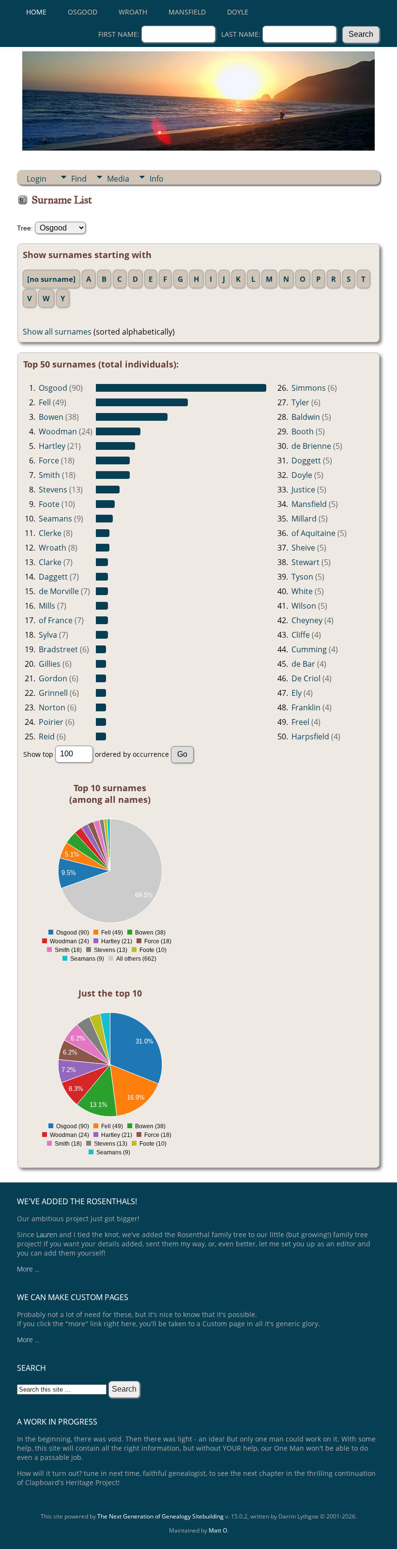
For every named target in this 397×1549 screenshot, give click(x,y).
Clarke (50, 562)
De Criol (306, 678)
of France (56, 620)
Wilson (303, 605)
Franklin (306, 707)
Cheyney (306, 620)
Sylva (48, 634)
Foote (49, 504)
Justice (303, 489)
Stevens (53, 489)
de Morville (59, 591)
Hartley (52, 446)
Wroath (133, 11)
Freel (300, 722)
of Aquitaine (313, 533)
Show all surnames (57, 331)
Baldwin (305, 417)
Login (36, 178)
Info (157, 178)
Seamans (55, 518)
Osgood (82, 11)
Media (118, 178)
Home (36, 11)
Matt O (218, 1530)
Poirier (51, 722)
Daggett (53, 576)
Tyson (302, 576)
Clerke (50, 533)
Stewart (305, 562)
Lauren (46, 1234)
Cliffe (300, 634)
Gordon (53, 678)
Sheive (303, 547)
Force (49, 460)
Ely (296, 693)
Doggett (306, 460)
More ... (28, 1268)
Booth (302, 431)
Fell (45, 402)
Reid (47, 736)
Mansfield (187, 11)
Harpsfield (310, 736)
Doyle (237, 11)
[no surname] (51, 279)
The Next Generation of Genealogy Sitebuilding (160, 1516)
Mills (47, 605)
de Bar (303, 664)
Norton (52, 707)
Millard (304, 518)
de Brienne (311, 446)
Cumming (309, 649)
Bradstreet (58, 649)
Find (79, 178)
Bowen (51, 417)
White (302, 591)
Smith (49, 475)
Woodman (58, 431)
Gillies (50, 664)
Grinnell (53, 693)
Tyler (300, 402)
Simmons (308, 388)
